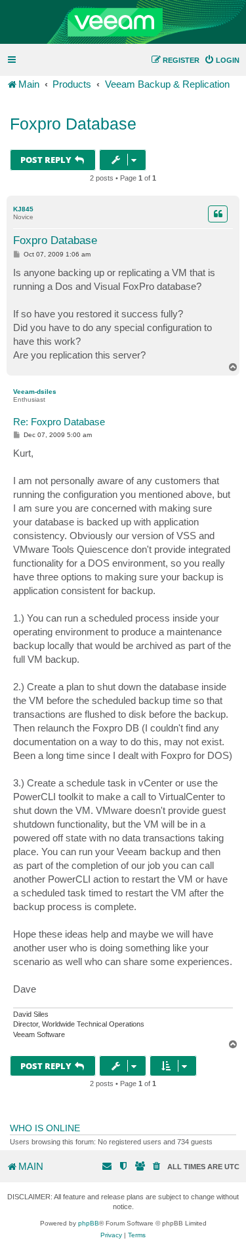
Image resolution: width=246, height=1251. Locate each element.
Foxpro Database (73, 124)
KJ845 (23, 209)
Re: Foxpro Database (59, 421)
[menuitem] (221, 60)
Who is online (45, 1128)
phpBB (88, 1223)
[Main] (123, 22)
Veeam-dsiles (34, 391)
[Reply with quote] (218, 213)
